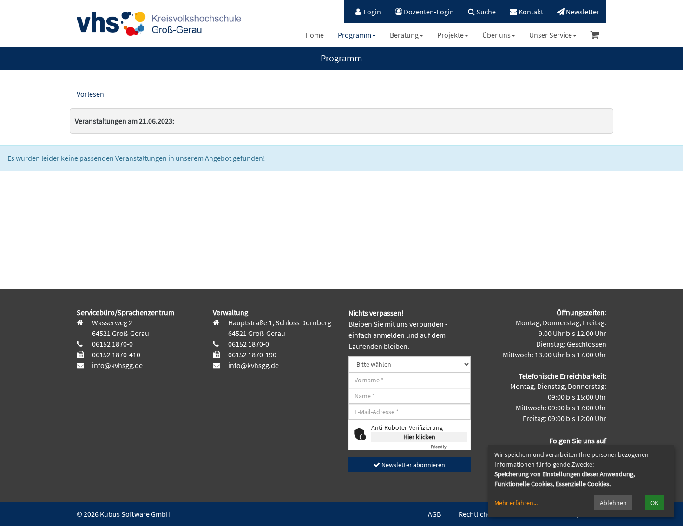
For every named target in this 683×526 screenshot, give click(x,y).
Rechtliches (476, 514)
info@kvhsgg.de (117, 365)
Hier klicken (419, 437)
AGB (434, 514)
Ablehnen (613, 503)
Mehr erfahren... (516, 503)
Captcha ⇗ (449, 447)
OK (654, 503)
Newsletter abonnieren (412, 464)
